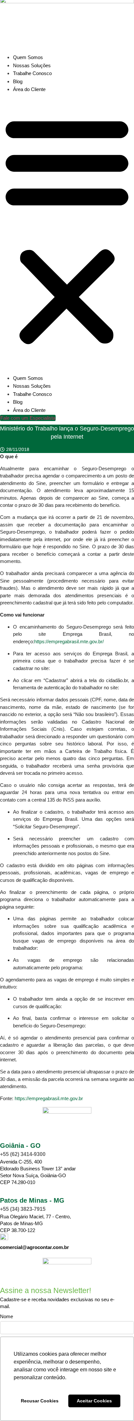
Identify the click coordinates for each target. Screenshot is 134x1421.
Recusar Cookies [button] (40, 1400)
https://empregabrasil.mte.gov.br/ (69, 641)
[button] (67, 229)
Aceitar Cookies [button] (94, 1400)
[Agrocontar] (67, 1111)
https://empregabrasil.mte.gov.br (49, 1098)
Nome (6, 1316)
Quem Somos (28, 57)
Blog (17, 81)
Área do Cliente (29, 89)
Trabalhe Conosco (32, 73)
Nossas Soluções (32, 65)
